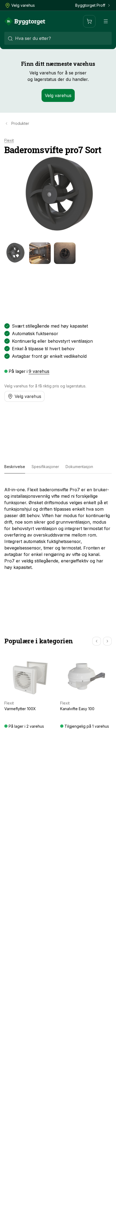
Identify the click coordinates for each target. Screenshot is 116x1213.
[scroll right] (107, 641)
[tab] (14, 467)
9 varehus (39, 371)
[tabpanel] (58, 526)
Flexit (9, 140)
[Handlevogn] (89, 21)
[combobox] (58, 38)
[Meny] (106, 21)
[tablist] (58, 467)
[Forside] (24, 21)
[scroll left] (96, 641)
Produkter (20, 123)
